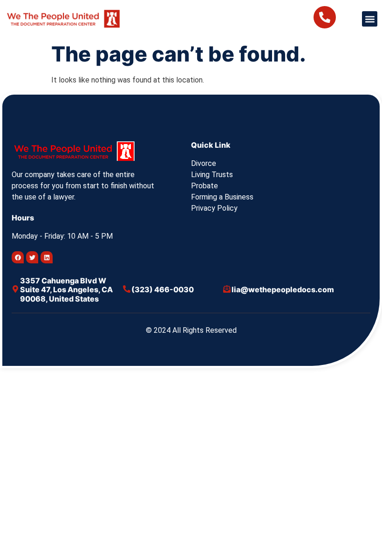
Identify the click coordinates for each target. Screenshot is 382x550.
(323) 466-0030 (162, 289)
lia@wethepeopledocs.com (283, 289)
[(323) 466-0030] (126, 289)
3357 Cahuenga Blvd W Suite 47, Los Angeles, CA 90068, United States (66, 289)
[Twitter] (32, 257)
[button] (369, 19)
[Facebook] (18, 257)
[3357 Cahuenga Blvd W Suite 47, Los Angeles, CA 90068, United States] (15, 289)
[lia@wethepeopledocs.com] (227, 289)
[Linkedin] (47, 257)
